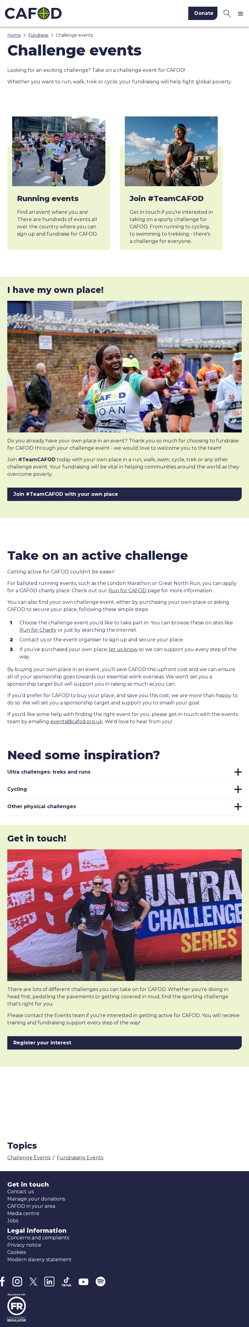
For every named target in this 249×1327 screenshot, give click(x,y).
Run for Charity (37, 630)
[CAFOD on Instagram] (17, 1281)
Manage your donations (36, 1199)
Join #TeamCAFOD (167, 198)
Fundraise (38, 35)
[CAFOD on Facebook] (2, 1281)
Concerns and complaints (38, 1238)
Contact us (20, 1191)
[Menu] (241, 13)
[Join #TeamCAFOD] (171, 151)
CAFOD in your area (31, 1206)
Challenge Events (28, 1158)
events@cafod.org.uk (76, 721)
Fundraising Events (80, 1158)
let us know (123, 649)
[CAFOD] (60, 13)
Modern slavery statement (39, 1259)
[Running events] (58, 151)
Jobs (12, 1221)
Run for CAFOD (127, 590)
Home (14, 35)
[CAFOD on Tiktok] (66, 1281)
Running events (48, 198)
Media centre (23, 1213)
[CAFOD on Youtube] (83, 1281)
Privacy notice (24, 1245)
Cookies (16, 1252)
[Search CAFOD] (227, 13)
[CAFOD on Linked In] (49, 1282)
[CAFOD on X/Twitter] (33, 1282)
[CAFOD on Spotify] (100, 1281)
